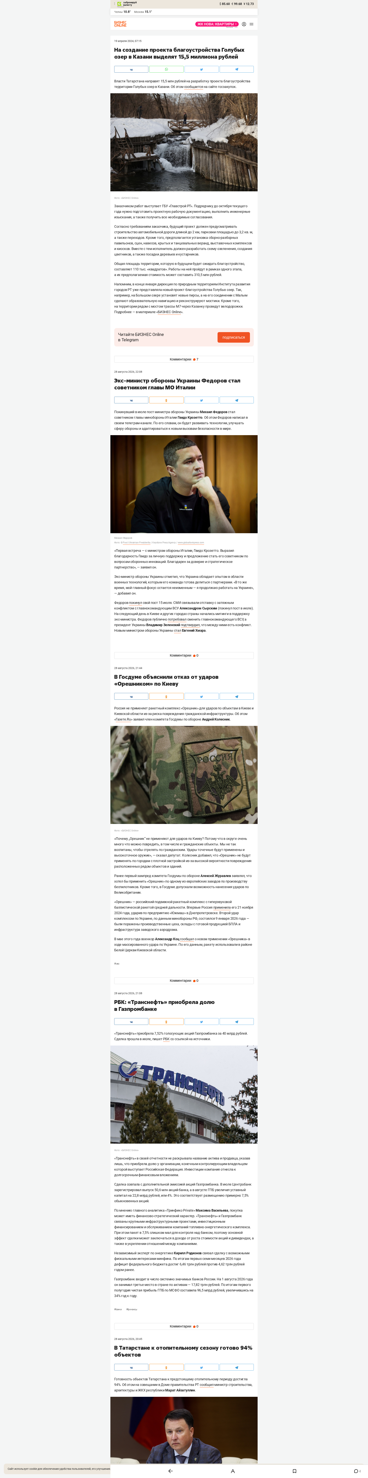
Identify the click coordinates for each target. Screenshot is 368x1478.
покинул (135, 603)
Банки (118, 1309)
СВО (116, 963)
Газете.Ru (123, 719)
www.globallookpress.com (191, 542)
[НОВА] (216, 24)
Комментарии (184, 359)
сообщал (187, 939)
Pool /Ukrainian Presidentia (136, 542)
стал (177, 630)
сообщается (193, 87)
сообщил (207, 1385)
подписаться (234, 337)
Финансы (131, 1309)
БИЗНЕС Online (169, 312)
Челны (118, 11)
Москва (139, 11)
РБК (166, 1039)
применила (222, 907)
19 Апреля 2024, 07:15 (127, 41)
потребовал (177, 619)
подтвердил (190, 625)
